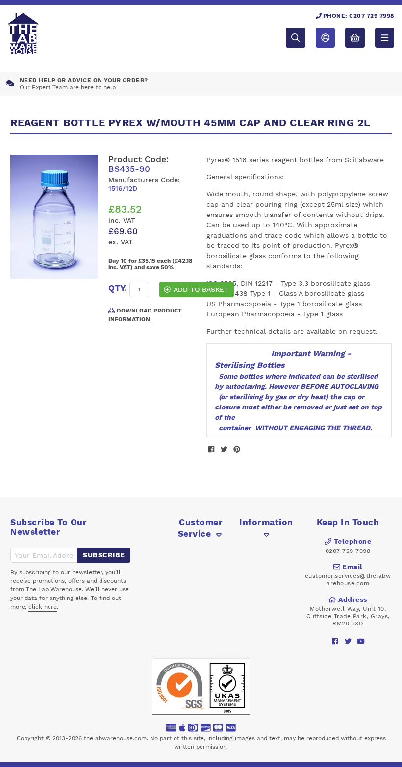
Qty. (117, 288)
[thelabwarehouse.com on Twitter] (348, 641)
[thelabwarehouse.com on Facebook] (335, 641)
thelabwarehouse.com (115, 738)
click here (42, 606)
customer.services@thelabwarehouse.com (348, 580)
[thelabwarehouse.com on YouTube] (360, 641)
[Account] (325, 37)
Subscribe (104, 555)
